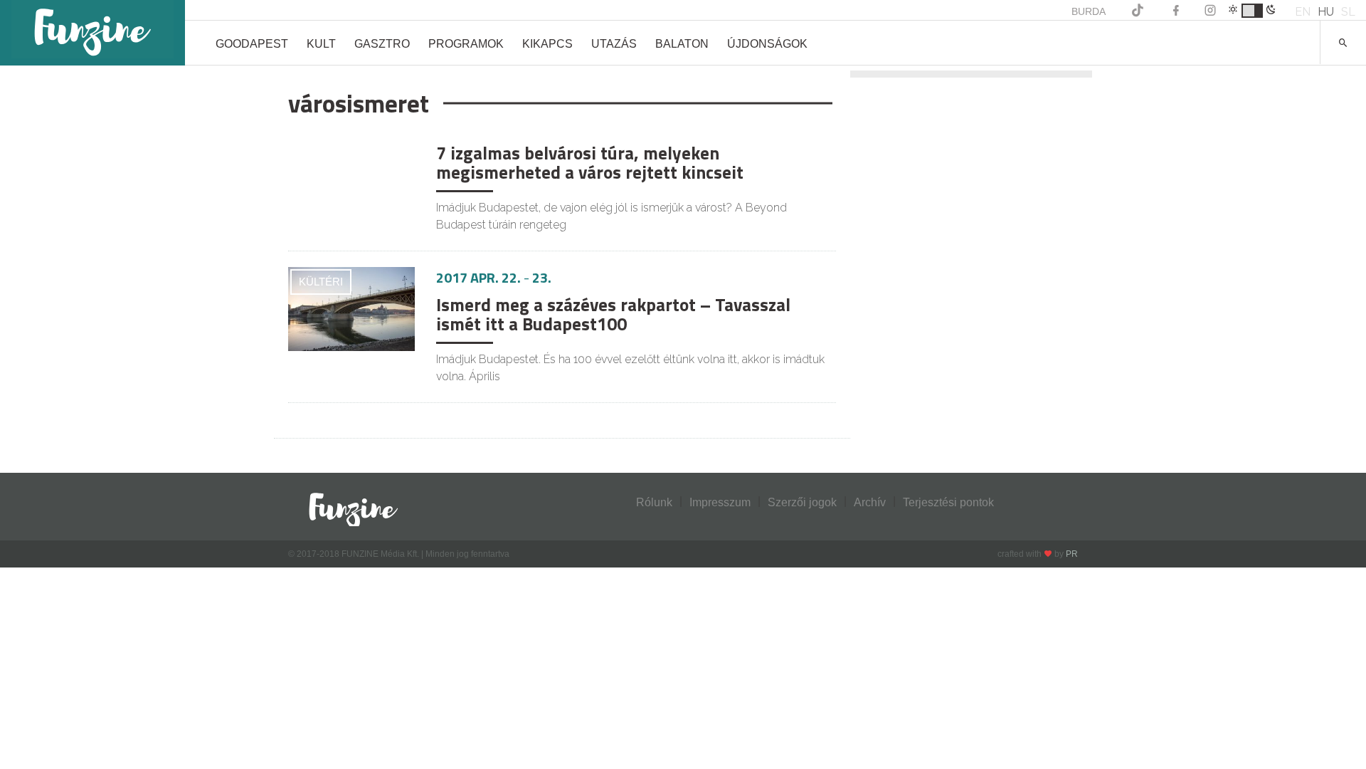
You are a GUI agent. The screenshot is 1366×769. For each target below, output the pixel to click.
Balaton (682, 44)
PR (1072, 554)
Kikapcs (547, 44)
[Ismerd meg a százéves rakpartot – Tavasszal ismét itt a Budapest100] (351, 309)
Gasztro (382, 44)
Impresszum (720, 502)
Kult (321, 44)
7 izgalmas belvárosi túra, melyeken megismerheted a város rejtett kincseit (589, 163)
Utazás (614, 44)
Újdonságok (767, 44)
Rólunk (654, 502)
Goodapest (252, 44)
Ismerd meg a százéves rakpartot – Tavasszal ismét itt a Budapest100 (613, 314)
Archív (870, 502)
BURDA (1088, 11)
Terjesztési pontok (948, 502)
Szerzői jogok (802, 502)
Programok (466, 44)
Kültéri (321, 282)
